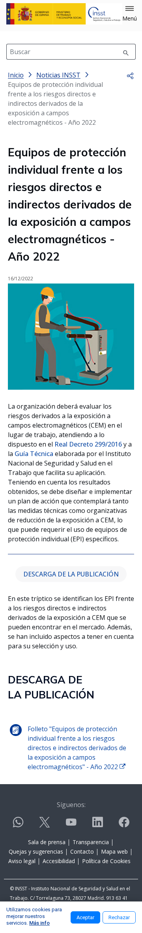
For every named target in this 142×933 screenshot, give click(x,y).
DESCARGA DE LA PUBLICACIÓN (71, 574)
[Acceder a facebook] (124, 825)
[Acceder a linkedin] (97, 825)
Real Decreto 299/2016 (88, 444)
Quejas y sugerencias (36, 851)
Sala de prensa (46, 842)
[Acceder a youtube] (71, 825)
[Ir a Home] (64, 13)
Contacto (82, 851)
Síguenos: (71, 804)
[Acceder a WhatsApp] (18, 825)
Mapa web (114, 851)
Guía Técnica (34, 453)
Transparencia (91, 842)
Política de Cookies (106, 861)
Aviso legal (22, 861)
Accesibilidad (59, 861)
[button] (129, 13)
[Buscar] (125, 51)
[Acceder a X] (44, 825)
